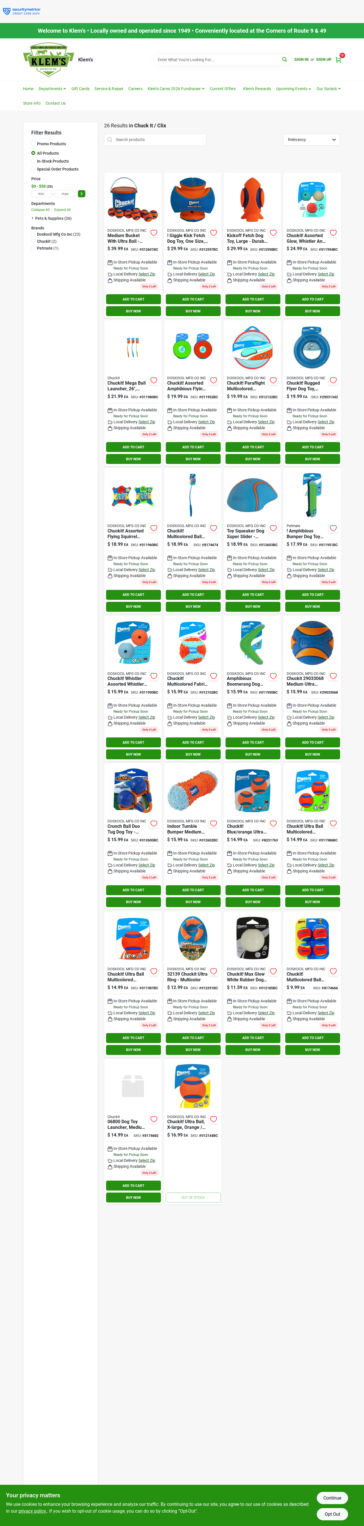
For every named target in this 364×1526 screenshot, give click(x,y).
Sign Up (324, 59)
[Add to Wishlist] (153, 232)
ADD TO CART (133, 299)
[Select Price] (81, 193)
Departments (50, 88)
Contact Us (56, 103)
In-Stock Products (53, 161)
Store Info (32, 103)
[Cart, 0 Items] (338, 60)
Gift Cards (80, 88)
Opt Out (332, 1514)
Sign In (301, 59)
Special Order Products (57, 169)
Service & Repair (108, 88)
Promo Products (51, 143)
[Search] (285, 59)
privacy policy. (32, 1511)
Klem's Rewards (257, 88)
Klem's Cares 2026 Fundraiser (174, 88)
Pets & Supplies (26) (53, 218)
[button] (294, 88)
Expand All (62, 210)
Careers (135, 88)
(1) (48, 248)
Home (28, 88)
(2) (47, 241)
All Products (48, 153)
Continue (332, 1498)
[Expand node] (33, 218)
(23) (58, 234)
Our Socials (327, 88)
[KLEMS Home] (48, 59)
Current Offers (223, 88)
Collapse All (40, 210)
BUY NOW (133, 311)
